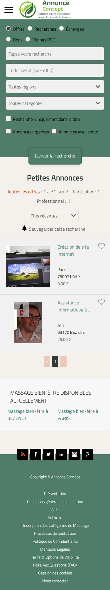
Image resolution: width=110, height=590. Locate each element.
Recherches (45, 29)
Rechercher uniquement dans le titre (46, 119)
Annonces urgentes (31, 131)
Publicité (55, 517)
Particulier (83, 191)
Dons (18, 39)
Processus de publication (55, 533)
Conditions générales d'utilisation (55, 501)
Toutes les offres (23, 191)
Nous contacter (55, 581)
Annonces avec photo (78, 131)
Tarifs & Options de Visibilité (55, 557)
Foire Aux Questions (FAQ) (55, 565)
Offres (19, 29)
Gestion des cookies (55, 573)
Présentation (55, 493)
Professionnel (50, 201)
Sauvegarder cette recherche (57, 228)
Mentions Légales (55, 549)
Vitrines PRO (43, 39)
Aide (55, 509)
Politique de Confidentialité (55, 541)
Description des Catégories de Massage (55, 525)
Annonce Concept (65, 477)
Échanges (75, 29)
